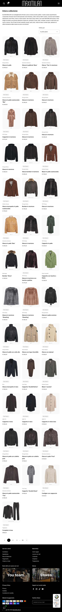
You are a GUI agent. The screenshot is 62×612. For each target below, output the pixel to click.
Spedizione (5, 554)
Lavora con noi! (36, 554)
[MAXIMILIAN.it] (32, 3)
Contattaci (5, 551)
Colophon (34, 558)
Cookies (4, 590)
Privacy (4, 588)
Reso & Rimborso (6, 556)
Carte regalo (35, 551)
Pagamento (5, 558)
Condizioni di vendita (7, 593)
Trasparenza (35, 561)
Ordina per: (42, 27)
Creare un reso (6, 561)
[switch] (56, 606)
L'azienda (34, 556)
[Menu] (59, 595)
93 (23, 540)
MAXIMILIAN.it (17, 609)
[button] (4, 3)
